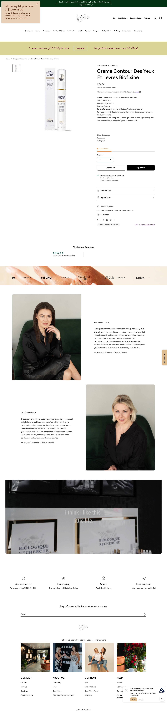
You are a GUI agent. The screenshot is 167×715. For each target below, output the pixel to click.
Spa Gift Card (122, 18)
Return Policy (122, 687)
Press (55, 687)
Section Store (86, 710)
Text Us (24, 687)
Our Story (57, 683)
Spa (114, 18)
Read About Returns (103, 593)
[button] (160, 18)
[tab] (16, 68)
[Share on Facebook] (103, 220)
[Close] (37, 4)
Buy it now (140, 168)
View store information (109, 180)
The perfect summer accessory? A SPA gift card (100, 48)
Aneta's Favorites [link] (100, 322)
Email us (24, 691)
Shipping (99, 87)
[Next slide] (110, 3)
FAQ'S (119, 683)
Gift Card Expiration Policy (64, 695)
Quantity (100, 155)
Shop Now (61, 48)
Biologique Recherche (20, 59)
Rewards (147, 18)
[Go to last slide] (56, 3)
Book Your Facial (135, 18)
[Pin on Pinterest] (110, 220)
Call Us (23, 683)
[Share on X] (107, 220)
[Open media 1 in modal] (86, 68)
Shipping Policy (63, 593)
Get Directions (27, 695)
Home (7, 59)
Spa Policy (57, 691)
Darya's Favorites (27, 412)
